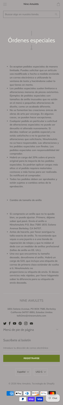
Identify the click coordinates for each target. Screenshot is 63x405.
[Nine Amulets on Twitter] (4, 323)
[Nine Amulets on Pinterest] (20, 323)
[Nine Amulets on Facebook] (9, 323)
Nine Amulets (31, 3)
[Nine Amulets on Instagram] (25, 323)
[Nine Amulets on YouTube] (14, 323)
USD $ (39, 371)
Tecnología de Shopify (43, 383)
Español (21, 371)
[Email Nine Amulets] (31, 323)
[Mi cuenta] (4, 4)
